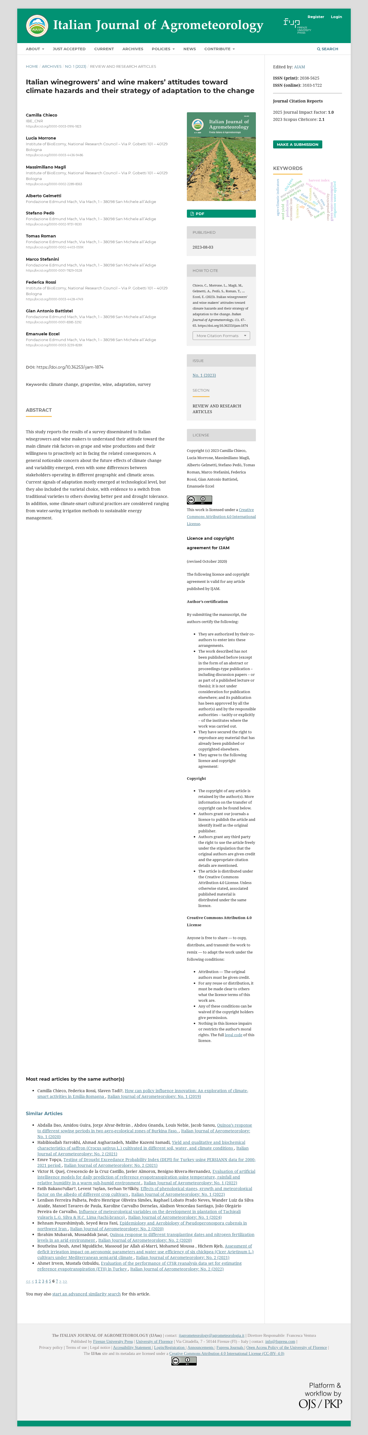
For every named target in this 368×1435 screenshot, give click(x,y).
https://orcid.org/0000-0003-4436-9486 (54, 155)
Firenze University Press (113, 1341)
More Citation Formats (217, 335)
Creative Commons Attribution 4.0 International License (221, 517)
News (189, 49)
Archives (132, 49)
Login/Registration (170, 1347)
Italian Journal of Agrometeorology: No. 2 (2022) (177, 1269)
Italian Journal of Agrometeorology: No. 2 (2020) (117, 1228)
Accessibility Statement (132, 1347)
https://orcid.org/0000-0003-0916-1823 (53, 126)
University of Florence (154, 1341)
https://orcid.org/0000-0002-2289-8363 (54, 184)
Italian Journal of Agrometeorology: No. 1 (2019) (154, 1096)
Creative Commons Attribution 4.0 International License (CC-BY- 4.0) (226, 1353)
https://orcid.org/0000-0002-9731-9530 (54, 224)
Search (329, 49)
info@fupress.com (280, 1341)
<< (28, 1281)
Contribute (218, 49)
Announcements (200, 1347)
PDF (199, 213)
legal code (233, 1034)
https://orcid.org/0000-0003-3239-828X (54, 345)
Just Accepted (69, 49)
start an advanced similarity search (86, 1294)
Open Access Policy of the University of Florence (286, 1347)
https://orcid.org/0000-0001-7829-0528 (54, 270)
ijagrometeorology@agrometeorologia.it (211, 1335)
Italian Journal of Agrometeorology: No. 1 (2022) (190, 1182)
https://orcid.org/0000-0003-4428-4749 (54, 299)
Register (316, 16)
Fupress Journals (230, 1347)
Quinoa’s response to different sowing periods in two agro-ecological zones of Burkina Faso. (144, 1128)
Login (336, 16)
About (33, 49)
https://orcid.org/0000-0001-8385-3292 (54, 322)
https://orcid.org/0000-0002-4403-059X (55, 247)
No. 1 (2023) (75, 66)
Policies (161, 49)
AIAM (299, 66)
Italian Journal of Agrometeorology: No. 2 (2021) (111, 1165)
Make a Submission (298, 144)
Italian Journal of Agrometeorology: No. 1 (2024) (175, 1217)
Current (104, 49)
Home (32, 66)
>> (65, 1281)
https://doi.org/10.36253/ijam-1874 (70, 367)
